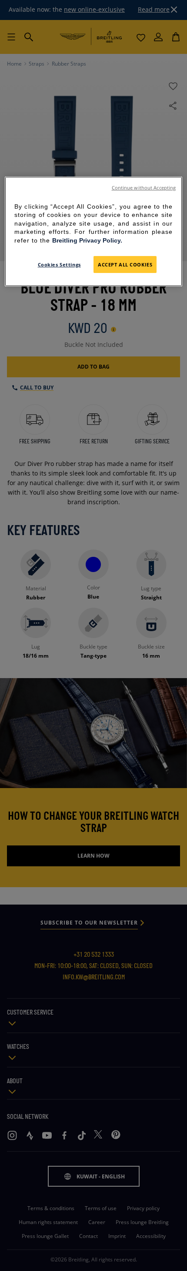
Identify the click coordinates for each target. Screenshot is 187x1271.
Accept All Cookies (125, 264)
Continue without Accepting (144, 188)
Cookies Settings (59, 264)
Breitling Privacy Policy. (87, 240)
